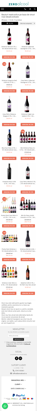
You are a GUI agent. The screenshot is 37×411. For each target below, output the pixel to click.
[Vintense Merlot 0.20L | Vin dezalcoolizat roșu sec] (28, 238)
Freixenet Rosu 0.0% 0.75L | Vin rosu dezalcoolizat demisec (9, 182)
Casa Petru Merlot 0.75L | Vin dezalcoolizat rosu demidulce (28, 182)
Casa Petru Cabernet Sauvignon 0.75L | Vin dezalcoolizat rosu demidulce (28, 81)
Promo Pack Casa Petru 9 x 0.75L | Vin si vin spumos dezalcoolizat (9, 216)
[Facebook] (16, 358)
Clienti (18, 384)
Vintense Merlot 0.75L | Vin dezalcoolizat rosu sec (9, 47)
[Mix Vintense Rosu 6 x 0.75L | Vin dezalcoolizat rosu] (28, 137)
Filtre (10, 23)
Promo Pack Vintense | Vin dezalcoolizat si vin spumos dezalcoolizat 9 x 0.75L (9, 250)
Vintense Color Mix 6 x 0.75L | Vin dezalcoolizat (9, 284)
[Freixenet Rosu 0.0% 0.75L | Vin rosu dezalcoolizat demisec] (9, 171)
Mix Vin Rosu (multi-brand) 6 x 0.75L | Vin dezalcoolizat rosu (28, 216)
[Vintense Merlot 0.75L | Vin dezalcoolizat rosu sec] (9, 36)
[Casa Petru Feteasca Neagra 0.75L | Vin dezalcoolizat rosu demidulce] (9, 103)
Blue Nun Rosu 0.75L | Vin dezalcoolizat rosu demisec (9, 149)
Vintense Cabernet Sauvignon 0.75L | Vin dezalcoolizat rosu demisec (28, 47)
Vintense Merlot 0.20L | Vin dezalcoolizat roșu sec (28, 250)
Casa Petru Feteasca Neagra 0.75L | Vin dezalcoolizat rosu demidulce (9, 115)
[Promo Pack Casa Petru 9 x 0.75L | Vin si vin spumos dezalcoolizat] (9, 205)
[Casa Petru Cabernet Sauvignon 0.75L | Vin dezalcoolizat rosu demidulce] (28, 70)
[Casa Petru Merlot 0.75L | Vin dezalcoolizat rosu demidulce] (28, 171)
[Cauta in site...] (35, 9)
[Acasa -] (18, 3)
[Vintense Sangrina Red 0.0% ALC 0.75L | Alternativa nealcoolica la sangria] (9, 70)
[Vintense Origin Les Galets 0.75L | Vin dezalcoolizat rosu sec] (28, 103)
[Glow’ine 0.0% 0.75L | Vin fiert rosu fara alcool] (28, 272)
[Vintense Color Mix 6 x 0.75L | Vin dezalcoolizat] (9, 272)
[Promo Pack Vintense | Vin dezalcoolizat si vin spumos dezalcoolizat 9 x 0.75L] (9, 238)
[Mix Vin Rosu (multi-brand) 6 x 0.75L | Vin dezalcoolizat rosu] (28, 205)
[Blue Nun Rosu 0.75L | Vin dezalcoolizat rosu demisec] (9, 137)
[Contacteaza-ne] (25, 9)
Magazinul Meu (17, 380)
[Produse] (2, 9)
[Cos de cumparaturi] (30, 9)
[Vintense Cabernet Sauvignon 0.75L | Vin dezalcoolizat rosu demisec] (28, 36)
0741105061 (19, 371)
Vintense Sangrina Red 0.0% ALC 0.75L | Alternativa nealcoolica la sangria (9, 81)
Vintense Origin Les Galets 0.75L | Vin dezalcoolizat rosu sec (28, 115)
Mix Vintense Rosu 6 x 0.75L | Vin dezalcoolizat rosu (28, 149)
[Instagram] (20, 358)
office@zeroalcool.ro (19, 373)
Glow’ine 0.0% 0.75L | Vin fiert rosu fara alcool (28, 284)
